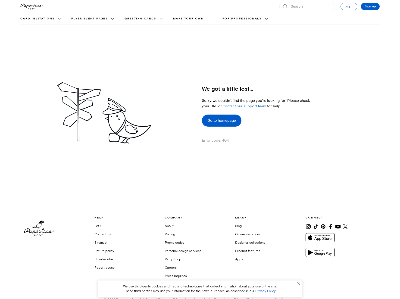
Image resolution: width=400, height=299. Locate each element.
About (169, 226)
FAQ (97, 226)
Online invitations (248, 234)
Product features (247, 251)
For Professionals (242, 18)
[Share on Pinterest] (323, 226)
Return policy (104, 251)
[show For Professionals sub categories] (266, 19)
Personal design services (183, 251)
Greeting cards (140, 18)
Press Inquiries (176, 276)
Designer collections (250, 243)
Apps (239, 259)
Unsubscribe (103, 259)
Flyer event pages (89, 18)
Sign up (370, 6)
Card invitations (37, 18)
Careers (171, 268)
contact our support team (244, 106)
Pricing (170, 234)
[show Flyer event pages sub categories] (112, 19)
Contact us (102, 234)
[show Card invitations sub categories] (59, 19)
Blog (238, 226)
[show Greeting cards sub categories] (161, 19)
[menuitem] (41, 19)
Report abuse (104, 268)
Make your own (188, 18)
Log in (348, 6)
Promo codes (174, 243)
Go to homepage (221, 120)
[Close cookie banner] (298, 284)
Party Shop (173, 259)
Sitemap (100, 243)
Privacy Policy (265, 291)
